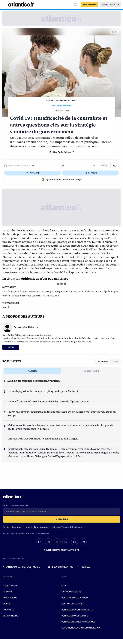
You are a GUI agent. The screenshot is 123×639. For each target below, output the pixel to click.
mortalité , (40, 295)
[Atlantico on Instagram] (74, 541)
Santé (74, 100)
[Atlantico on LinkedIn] (65, 541)
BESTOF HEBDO (10, 615)
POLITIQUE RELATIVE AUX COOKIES (78, 621)
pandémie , (85, 291)
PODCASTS (8, 609)
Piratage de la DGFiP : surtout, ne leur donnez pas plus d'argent (43, 438)
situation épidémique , (105, 291)
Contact (86, 567)
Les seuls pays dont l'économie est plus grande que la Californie (43, 391)
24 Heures (103, 361)
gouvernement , (32, 291)
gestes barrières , (22, 295)
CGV (64, 585)
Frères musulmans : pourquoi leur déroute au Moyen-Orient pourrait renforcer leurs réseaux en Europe (62, 413)
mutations (53, 295)
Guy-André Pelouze (62, 152)
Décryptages (62, 100)
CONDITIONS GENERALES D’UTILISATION (81, 627)
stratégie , (48, 291)
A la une (50, 100)
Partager (34, 173)
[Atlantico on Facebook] (57, 541)
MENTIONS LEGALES (71, 591)
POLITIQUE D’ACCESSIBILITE (75, 615)
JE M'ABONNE (89, 4)
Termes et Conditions (71, 527)
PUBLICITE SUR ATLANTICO (75, 597)
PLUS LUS (32, 371)
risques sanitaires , (66, 291)
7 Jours (114, 361)
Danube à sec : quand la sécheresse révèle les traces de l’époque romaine (48, 401)
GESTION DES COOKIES (73, 603)
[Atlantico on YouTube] (83, 541)
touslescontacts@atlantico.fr (61, 550)
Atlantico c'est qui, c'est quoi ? (21, 567)
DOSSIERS (7, 591)
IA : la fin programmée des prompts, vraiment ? (33, 380)
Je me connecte (110, 4)
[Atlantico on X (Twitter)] (48, 541)
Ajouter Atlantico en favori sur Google (64, 179)
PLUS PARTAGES (91, 371)
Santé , (19, 291)
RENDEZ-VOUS (10, 597)
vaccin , (7, 295)
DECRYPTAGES (10, 585)
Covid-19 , (8, 291)
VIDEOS (6, 603)
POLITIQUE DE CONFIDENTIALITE (77, 609)
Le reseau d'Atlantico (60, 567)
